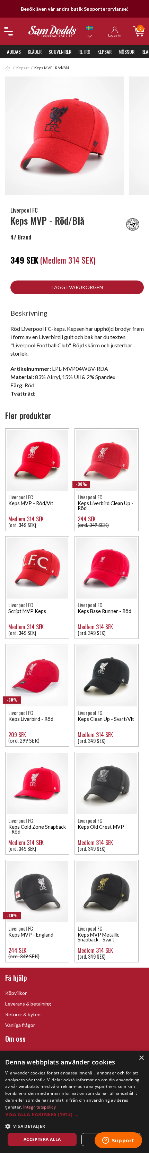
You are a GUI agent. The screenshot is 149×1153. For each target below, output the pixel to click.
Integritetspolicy (39, 1107)
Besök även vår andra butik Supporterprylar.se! (75, 9)
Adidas (14, 51)
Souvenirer (60, 51)
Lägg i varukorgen (77, 287)
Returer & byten (23, 1014)
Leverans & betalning (28, 1004)
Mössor (126, 51)
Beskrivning (28, 313)
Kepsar (104, 51)
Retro (84, 51)
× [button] (141, 1058)
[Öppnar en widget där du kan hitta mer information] (118, 1141)
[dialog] (74, 1102)
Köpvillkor (16, 993)
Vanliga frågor (20, 1025)
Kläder (35, 51)
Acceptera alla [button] (42, 1139)
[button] (74, 1114)
